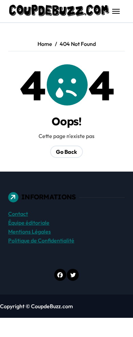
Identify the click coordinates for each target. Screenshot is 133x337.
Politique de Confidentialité (41, 240)
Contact (18, 213)
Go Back (66, 151)
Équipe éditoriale (28, 222)
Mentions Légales (29, 231)
